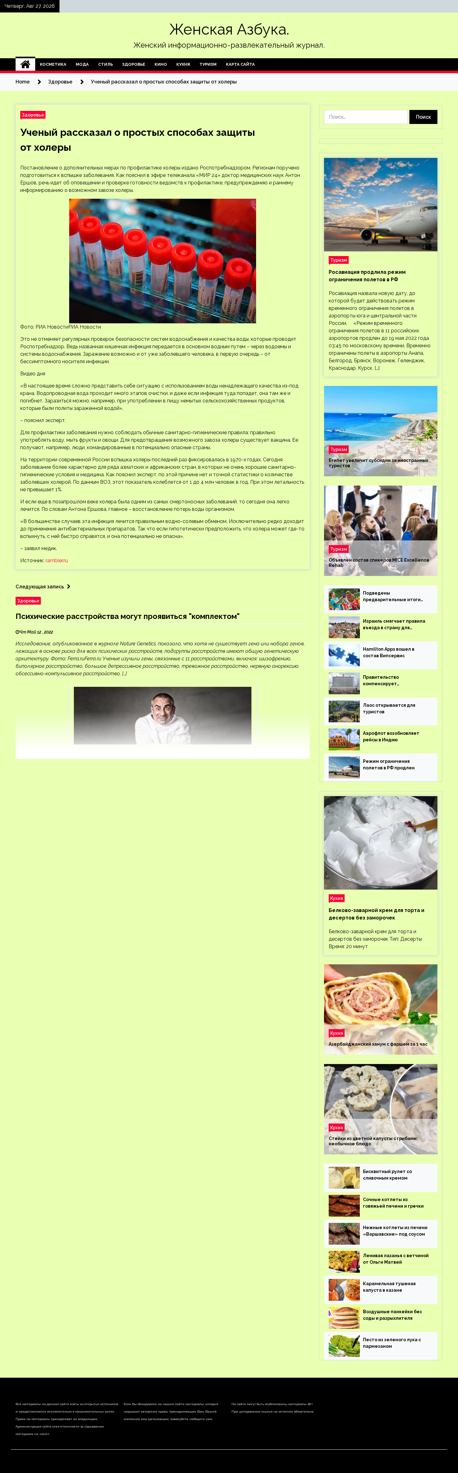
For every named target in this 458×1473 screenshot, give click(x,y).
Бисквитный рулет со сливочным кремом (387, 1175)
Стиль (105, 64)
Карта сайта (240, 64)
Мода (82, 64)
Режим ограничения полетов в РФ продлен (389, 764)
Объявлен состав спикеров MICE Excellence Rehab (379, 563)
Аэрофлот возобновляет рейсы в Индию (391, 736)
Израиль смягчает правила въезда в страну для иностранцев (394, 625)
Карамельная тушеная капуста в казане (389, 1287)
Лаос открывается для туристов (389, 708)
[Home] (25, 64)
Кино (161, 64)
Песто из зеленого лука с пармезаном (392, 1343)
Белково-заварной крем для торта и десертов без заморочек (376, 914)
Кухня (183, 64)
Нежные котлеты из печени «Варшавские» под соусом (395, 1231)
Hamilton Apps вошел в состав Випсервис (388, 652)
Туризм (208, 64)
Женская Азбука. (229, 29)
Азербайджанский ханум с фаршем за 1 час (378, 1044)
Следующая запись (40, 587)
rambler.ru (56, 560)
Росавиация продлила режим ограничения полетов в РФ (367, 276)
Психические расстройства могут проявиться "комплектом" (128, 616)
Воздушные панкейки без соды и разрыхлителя (392, 1315)
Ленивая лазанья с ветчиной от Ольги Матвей (396, 1259)
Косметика (53, 64)
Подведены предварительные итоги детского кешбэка (392, 597)
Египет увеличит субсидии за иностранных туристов (378, 463)
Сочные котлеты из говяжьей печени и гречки (393, 1203)
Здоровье (133, 64)
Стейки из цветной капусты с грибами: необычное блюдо (373, 1141)
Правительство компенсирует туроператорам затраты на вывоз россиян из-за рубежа (395, 681)
